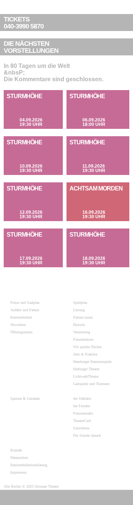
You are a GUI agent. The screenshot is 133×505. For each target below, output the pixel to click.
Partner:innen (83, 317)
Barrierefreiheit (21, 317)
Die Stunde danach (87, 435)
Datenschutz (19, 458)
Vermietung (81, 332)
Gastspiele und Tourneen (91, 384)
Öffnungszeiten (21, 332)
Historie (79, 325)
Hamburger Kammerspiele (92, 362)
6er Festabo (81, 406)
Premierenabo (83, 413)
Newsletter (18, 325)
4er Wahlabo (82, 398)
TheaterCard (82, 421)
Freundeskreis (83, 339)
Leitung (79, 310)
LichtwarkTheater (86, 376)
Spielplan (80, 302)
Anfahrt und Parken (24, 310)
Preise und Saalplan (25, 302)
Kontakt (16, 450)
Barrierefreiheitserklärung (28, 465)
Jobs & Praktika (85, 354)
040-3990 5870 (24, 23)
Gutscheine (81, 428)
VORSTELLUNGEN (31, 47)
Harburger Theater (86, 369)
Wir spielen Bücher (87, 347)
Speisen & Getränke (25, 398)
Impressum (18, 472)
